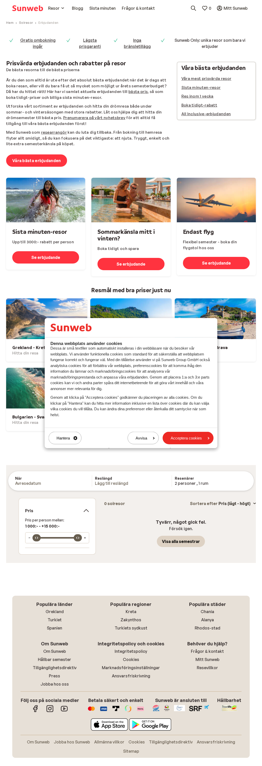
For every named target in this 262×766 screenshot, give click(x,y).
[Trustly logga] (116, 711)
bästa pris (138, 91)
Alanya (207, 619)
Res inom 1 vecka (197, 96)
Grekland (55, 611)
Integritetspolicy (131, 651)
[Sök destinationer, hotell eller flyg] (193, 8)
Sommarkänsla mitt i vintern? (126, 235)
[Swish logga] (128, 711)
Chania (207, 611)
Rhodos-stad (207, 628)
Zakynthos (131, 619)
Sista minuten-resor (201, 87)
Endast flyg (198, 231)
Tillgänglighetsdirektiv (55, 667)
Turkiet (55, 619)
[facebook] (35, 711)
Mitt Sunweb (207, 659)
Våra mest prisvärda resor (206, 78)
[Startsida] (27, 8)
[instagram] (50, 711)
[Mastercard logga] (91, 711)
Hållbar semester (54, 659)
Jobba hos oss (54, 684)
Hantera (63, 438)
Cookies (131, 659)
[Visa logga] (104, 711)
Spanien (54, 628)
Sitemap (131, 751)
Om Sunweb (54, 651)
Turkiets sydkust (131, 628)
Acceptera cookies (186, 438)
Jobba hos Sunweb (72, 741)
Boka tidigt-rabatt (199, 105)
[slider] (36, 537)
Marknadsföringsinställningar (131, 667)
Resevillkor (207, 667)
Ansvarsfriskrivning (131, 675)
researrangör (54, 132)
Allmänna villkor (109, 741)
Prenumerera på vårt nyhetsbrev (94, 117)
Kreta (131, 611)
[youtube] (64, 711)
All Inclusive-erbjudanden (206, 113)
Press (54, 675)
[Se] (45, 200)
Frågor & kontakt (207, 651)
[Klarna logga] (140, 711)
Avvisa (141, 438)
